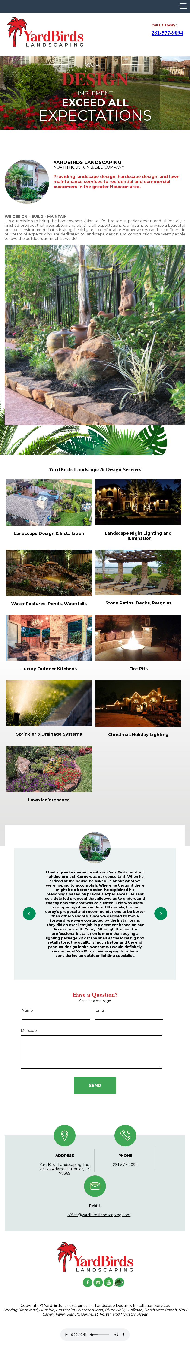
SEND (95, 1085)
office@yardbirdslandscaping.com (98, 1215)
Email (100, 1010)
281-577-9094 (167, 32)
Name (27, 1010)
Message (29, 1030)
